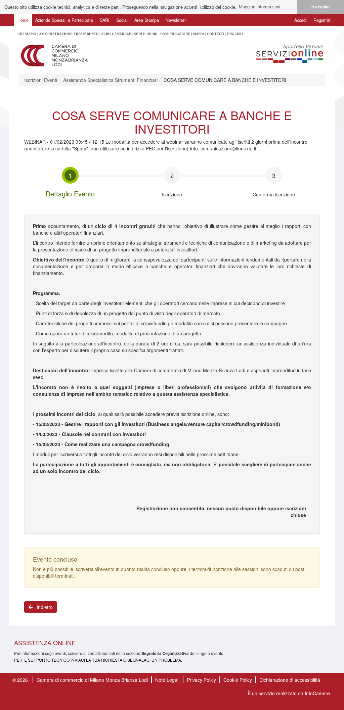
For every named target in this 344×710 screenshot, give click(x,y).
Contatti (215, 34)
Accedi (300, 20)
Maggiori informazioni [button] (259, 6)
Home (23, 20)
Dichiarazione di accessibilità (289, 679)
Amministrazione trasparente (68, 34)
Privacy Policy (201, 679)
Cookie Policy (237, 679)
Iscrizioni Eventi (40, 80)
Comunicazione (175, 34)
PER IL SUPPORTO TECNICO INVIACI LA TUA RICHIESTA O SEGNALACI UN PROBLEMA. (98, 660)
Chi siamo (26, 34)
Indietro (43, 607)
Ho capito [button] (320, 7)
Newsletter (176, 20)
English (235, 34)
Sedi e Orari (146, 34)
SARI (105, 20)
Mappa (198, 34)
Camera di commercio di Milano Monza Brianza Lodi (92, 679)
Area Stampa (146, 20)
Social (122, 20)
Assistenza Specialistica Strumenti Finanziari (110, 80)
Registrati (322, 20)
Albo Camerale (116, 34)
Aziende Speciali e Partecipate (64, 20)
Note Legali (167, 679)
